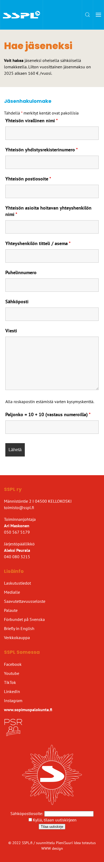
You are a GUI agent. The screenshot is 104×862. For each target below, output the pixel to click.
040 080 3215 (17, 556)
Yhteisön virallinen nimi (31, 120)
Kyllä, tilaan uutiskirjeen (55, 819)
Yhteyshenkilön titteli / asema (38, 243)
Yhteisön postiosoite (28, 179)
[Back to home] (21, 14)
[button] (87, 14)
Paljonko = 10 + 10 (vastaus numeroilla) (48, 414)
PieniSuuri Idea (69, 842)
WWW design (52, 848)
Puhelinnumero (21, 272)
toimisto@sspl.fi (19, 507)
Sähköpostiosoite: (27, 813)
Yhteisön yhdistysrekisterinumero (41, 150)
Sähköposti (17, 301)
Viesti (11, 331)
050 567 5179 (17, 532)
